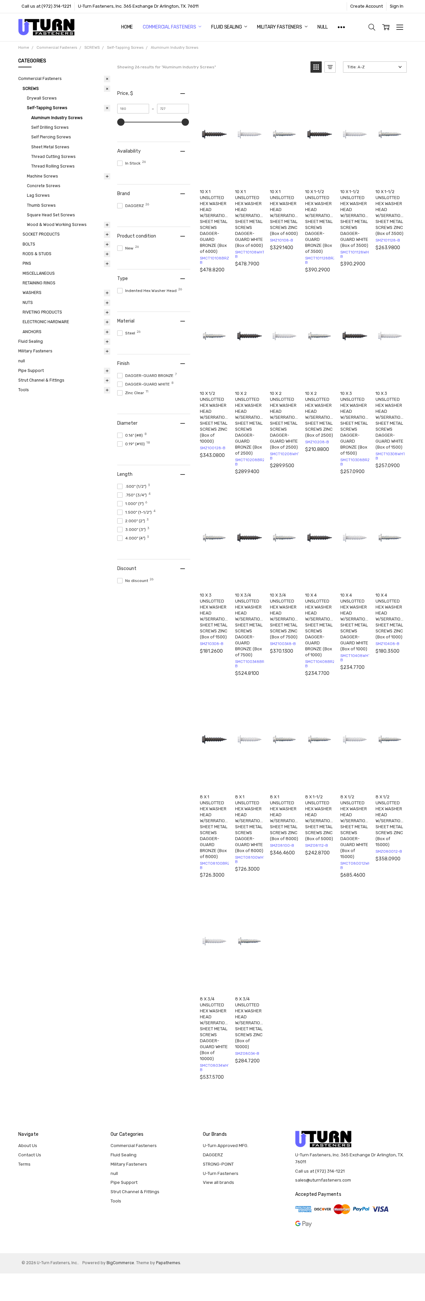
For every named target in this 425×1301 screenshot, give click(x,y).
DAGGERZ (213, 1154)
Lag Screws (38, 195)
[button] (316, 67)
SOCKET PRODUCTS (41, 234)
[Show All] (341, 27)
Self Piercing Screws (51, 137)
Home (127, 27)
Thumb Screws (41, 205)
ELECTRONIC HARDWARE (46, 322)
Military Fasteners (280, 27)
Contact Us (29, 1154)
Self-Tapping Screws (47, 108)
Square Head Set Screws (51, 215)
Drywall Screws (41, 98)
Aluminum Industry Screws (56, 117)
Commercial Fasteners (170, 27)
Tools (23, 390)
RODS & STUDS (37, 254)
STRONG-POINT (218, 1164)
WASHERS (32, 292)
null (322, 27)
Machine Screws (42, 176)
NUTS (28, 302)
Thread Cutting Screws (53, 156)
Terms (24, 1164)
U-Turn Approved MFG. (225, 1145)
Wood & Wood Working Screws (56, 224)
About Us (27, 1145)
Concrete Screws (43, 185)
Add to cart (215, 177)
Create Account (366, 6)
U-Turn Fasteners (220, 1173)
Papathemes (168, 1263)
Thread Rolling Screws (52, 166)
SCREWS (31, 88)
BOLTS (29, 244)
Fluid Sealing (227, 27)
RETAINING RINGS (39, 283)
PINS (27, 263)
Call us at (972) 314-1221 (46, 6)
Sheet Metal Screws (50, 147)
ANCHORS (32, 331)
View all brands (218, 1182)
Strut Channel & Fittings (41, 380)
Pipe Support (31, 370)
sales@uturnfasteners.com (323, 1180)
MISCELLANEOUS (39, 273)
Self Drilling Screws (49, 127)
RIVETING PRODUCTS (42, 312)
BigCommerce (120, 1263)
